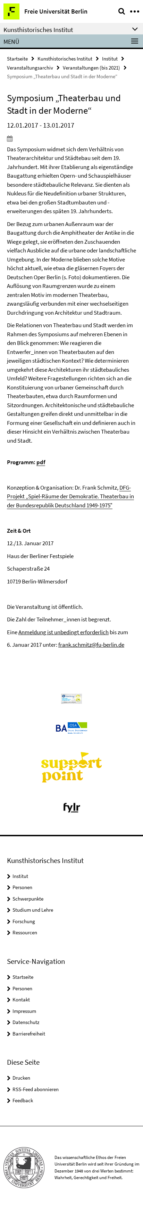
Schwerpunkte (27, 898)
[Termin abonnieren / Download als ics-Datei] (71, 138)
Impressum (24, 1011)
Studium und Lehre (32, 909)
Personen (22, 887)
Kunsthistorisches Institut (64, 58)
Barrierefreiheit (28, 1033)
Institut (110, 58)
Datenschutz (25, 1022)
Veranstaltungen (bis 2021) (91, 67)
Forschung (23, 921)
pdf (40, 462)
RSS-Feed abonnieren (35, 1089)
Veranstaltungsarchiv (30, 67)
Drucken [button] (21, 1077)
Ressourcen (24, 932)
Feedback (22, 1100)
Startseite (17, 58)
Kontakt (21, 999)
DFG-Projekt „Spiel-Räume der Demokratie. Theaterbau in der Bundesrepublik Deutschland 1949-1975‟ (70, 496)
